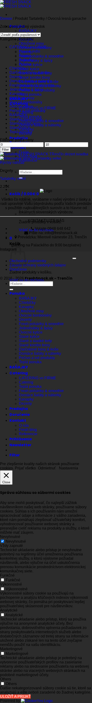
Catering (18, 373)
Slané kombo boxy (34, 77)
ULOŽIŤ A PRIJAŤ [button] (15, 697)
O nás (24, 425)
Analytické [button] (8, 610)
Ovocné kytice (21, 106)
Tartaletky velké (13, 179)
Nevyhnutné (16, 541)
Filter (5, 149)
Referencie (28, 434)
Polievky (26, 60)
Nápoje (25, 56)
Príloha (25, 64)
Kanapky (16, 94)
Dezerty (15, 77)
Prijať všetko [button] (25, 468)
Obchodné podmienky (27, 261)
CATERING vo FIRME (37, 108)
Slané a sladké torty (25, 119)
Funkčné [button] (7, 575)
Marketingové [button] (11, 649)
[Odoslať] (11, 289)
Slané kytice (29, 69)
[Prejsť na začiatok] (74, 258)
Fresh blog (28, 430)
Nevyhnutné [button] (10, 537)
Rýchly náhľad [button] (12, 163)
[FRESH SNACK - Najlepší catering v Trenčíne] (15, 4)
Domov (6, 19)
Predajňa (18, 408)
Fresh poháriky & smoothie (41, 56)
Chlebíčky (17, 68)
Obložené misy (31, 43)
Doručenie (18, 269)
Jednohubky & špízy (36, 60)
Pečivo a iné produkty (27, 111)
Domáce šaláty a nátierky (30, 81)
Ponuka (17, 293)
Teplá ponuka (30, 94)
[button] (24, 194)
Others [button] (5, 679)
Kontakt (17, 147)
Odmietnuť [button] (47, 468)
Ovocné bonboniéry (25, 102)
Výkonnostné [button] (11, 584)
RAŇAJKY (28, 31)
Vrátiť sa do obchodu (26, 280)
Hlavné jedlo (29, 51)
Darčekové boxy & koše (29, 72)
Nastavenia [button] (68, 468)
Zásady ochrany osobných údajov (37, 265)
